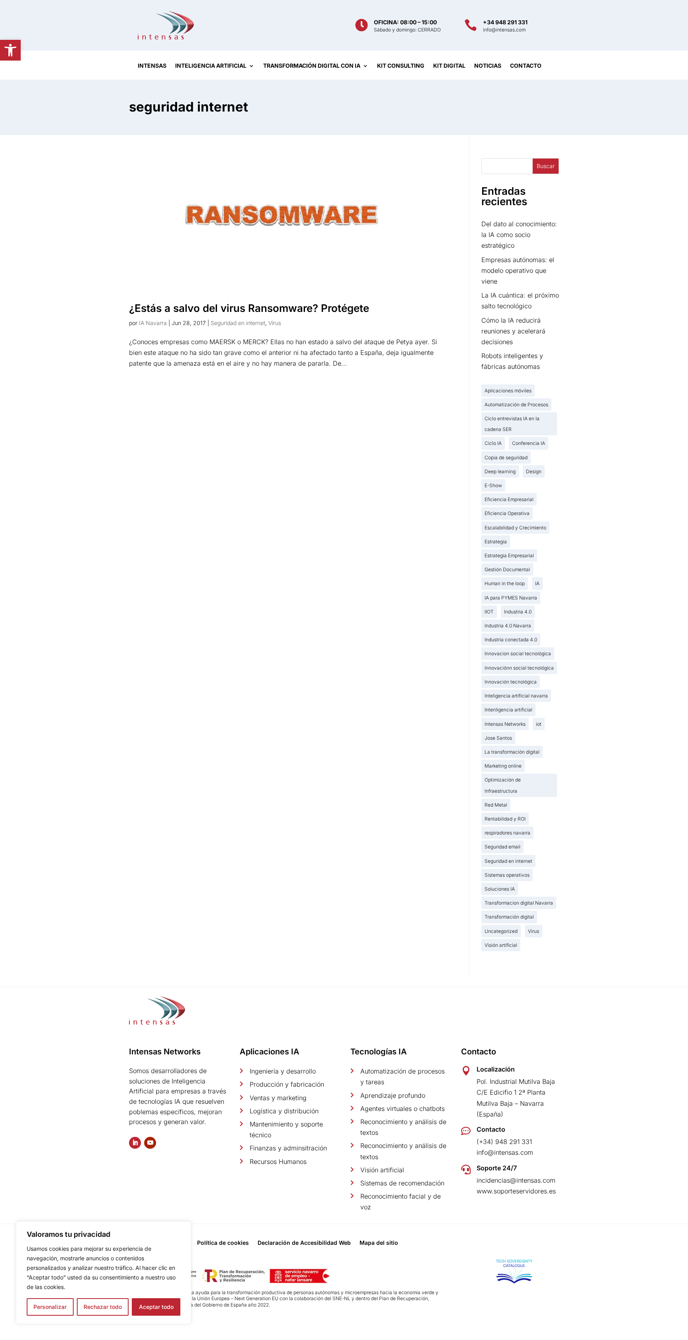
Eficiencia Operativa (507, 513)
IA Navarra (153, 322)
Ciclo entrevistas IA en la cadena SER (512, 423)
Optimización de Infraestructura (503, 785)
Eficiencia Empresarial (509, 499)
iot (538, 724)
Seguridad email (502, 847)
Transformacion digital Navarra (519, 903)
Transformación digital (509, 917)
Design (533, 471)
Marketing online (503, 766)
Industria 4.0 (518, 612)
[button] (10, 50)
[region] (103, 1272)
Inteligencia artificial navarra (516, 696)
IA (537, 583)
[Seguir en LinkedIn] (135, 1143)
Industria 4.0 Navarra (508, 626)
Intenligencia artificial (508, 710)
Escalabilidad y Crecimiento (515, 528)
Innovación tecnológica (511, 682)
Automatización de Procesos (516, 404)
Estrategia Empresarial (509, 555)
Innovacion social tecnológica (518, 653)
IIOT (489, 612)
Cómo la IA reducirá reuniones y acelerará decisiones (513, 331)
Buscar (546, 166)
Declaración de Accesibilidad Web (304, 1243)
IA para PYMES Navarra (511, 598)
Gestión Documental (507, 569)
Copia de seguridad (506, 457)
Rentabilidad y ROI (505, 819)
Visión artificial (501, 945)
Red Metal (496, 805)
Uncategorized (501, 931)
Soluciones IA (500, 889)
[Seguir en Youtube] (150, 1143)
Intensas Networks (505, 724)
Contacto (525, 66)
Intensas (152, 66)
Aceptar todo (156, 1306)
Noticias (487, 66)
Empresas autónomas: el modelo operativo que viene (517, 270)
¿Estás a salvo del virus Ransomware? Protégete (249, 308)
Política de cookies (223, 1243)
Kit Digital (449, 66)
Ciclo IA (493, 443)
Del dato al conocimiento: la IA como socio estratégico (519, 234)
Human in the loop (505, 583)
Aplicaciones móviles (508, 391)
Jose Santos (498, 738)
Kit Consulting (400, 66)
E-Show (493, 485)
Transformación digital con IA (311, 66)
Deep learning (500, 471)
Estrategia (496, 542)
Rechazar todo (103, 1306)
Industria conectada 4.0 (511, 640)
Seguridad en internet (238, 322)
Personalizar (49, 1306)
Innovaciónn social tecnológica (519, 668)
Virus (274, 322)
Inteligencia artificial (210, 66)
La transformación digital (512, 752)
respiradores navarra (507, 833)
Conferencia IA (528, 443)
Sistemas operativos (507, 875)
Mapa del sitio (379, 1243)
